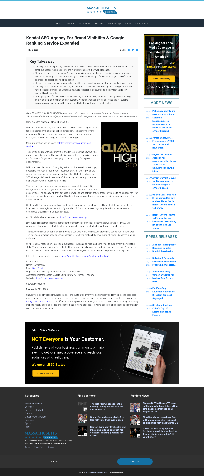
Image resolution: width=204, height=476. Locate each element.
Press (128, 23)
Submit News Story (161, 78)
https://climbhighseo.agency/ (73, 217)
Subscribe (135, 461)
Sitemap (51, 447)
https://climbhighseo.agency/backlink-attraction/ (85, 256)
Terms (27, 447)
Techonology (114, 23)
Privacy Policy (39, 447)
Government (84, 23)
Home (60, 23)
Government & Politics (35, 416)
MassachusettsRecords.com (97, 472)
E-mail (54, 461)
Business (99, 23)
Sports (28, 423)
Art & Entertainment (34, 403)
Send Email (37, 268)
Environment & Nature (35, 410)
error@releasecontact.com (39, 301)
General (70, 23)
